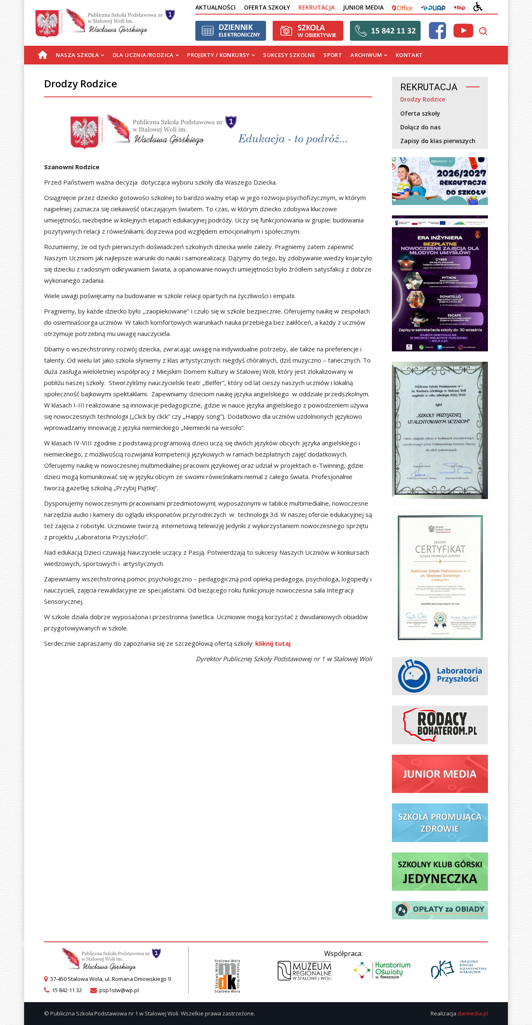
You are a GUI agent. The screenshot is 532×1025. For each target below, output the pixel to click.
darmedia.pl (473, 1013)
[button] (483, 30)
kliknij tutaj (273, 643)
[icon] (437, 36)
